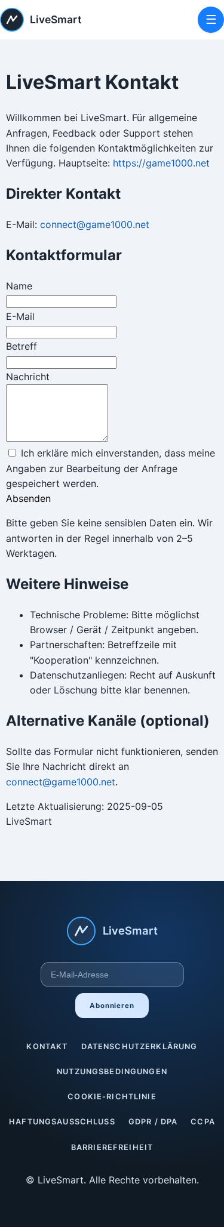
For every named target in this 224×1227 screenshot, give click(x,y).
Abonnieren (112, 1005)
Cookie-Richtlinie (112, 1096)
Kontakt (46, 1046)
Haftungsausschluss (62, 1121)
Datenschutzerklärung (139, 1046)
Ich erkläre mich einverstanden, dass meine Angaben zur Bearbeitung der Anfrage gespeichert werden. (110, 468)
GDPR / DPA (153, 1121)
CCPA (203, 1121)
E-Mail (20, 316)
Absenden (28, 498)
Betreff (21, 346)
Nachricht (28, 377)
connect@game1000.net (94, 224)
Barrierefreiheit (112, 1147)
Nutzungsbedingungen (112, 1071)
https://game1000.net (161, 163)
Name (19, 286)
